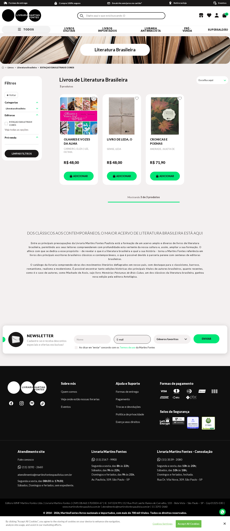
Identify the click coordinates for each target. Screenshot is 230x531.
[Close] (225, 523)
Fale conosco (26, 459)
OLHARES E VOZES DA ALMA (77, 141)
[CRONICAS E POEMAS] (165, 116)
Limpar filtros (22, 153)
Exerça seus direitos (128, 421)
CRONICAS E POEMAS (158, 141)
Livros (11, 67)
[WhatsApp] (222, 512)
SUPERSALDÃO (218, 29)
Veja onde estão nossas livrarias (80, 399)
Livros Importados (107, 29)
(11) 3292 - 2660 (32, 467)
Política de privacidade (130, 414)
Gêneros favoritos (167, 339)
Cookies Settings (162, 523)
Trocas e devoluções (128, 406)
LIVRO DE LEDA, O (119, 139)
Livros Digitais (69, 29)
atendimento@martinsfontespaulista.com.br (42, 474)
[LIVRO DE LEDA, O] (122, 116)
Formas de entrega (127, 391)
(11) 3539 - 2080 (172, 459)
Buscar (82, 16)
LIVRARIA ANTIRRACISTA (151, 29)
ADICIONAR (80, 176)
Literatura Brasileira (27, 67)
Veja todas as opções (16, 129)
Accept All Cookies (188, 523)
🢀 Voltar (11, 95)
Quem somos (69, 391)
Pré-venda (187, 29)
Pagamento (123, 399)
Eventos (66, 406)
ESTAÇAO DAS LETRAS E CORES (57, 67)
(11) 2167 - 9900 (106, 459)
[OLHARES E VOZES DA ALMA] (78, 116)
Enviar (206, 338)
